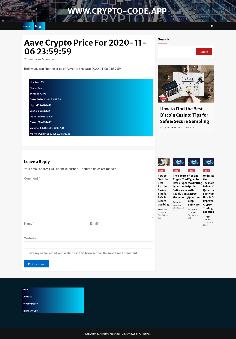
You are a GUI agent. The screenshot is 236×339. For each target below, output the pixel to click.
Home (26, 26)
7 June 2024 (49, 59)
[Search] (212, 26)
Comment (32, 178)
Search (163, 39)
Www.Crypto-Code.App (117, 11)
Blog (38, 26)
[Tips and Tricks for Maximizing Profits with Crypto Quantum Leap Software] (194, 162)
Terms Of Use (30, 310)
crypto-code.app (34, 59)
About (26, 289)
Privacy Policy (30, 303)
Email (95, 223)
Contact (27, 296)
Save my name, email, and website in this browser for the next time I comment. (83, 253)
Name (29, 223)
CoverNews (128, 333)
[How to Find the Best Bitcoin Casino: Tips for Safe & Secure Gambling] (186, 84)
